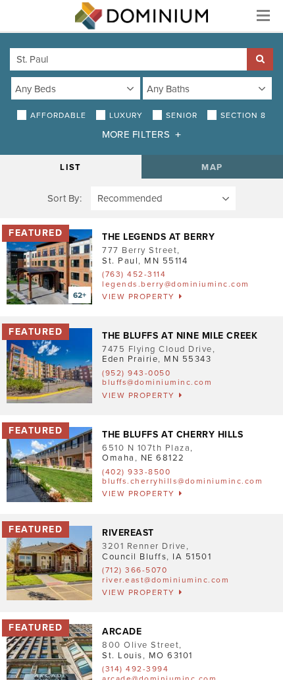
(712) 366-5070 (134, 570)
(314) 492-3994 (135, 668)
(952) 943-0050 (136, 373)
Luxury (126, 115)
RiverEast (128, 532)
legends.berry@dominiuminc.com (175, 284)
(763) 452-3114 (134, 274)
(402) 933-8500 (136, 471)
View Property (138, 296)
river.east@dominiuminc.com (165, 579)
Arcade (122, 631)
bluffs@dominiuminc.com (157, 382)
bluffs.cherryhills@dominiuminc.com (182, 481)
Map (211, 167)
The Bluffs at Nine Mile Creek (179, 335)
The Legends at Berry (158, 236)
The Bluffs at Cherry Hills (173, 434)
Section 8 (243, 115)
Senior (181, 115)
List (70, 167)
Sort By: (64, 198)
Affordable (58, 115)
